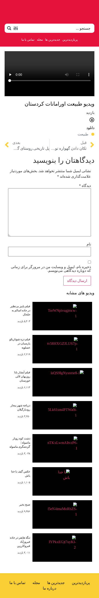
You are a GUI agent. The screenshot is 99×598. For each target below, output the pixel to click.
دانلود (90, 128)
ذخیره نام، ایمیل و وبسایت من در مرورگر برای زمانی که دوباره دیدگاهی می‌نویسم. (51, 268)
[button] (89, 12)
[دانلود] (92, 120)
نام (89, 244)
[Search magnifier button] (9, 28)
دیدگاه (85, 186)
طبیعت (83, 134)
